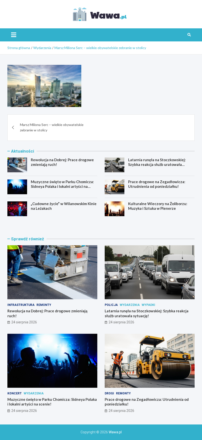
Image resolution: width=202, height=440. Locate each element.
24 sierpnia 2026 (24, 322)
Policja (111, 305)
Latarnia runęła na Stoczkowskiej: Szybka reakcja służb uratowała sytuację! (157, 165)
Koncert (14, 393)
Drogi (109, 393)
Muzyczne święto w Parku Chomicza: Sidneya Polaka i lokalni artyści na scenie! (62, 186)
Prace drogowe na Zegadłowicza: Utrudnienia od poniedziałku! (156, 184)
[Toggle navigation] (13, 34)
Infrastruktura (20, 305)
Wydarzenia (130, 305)
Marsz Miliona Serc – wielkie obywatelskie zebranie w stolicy (52, 127)
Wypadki (148, 305)
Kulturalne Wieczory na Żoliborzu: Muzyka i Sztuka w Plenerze (157, 206)
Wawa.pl (115, 432)
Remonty (43, 305)
